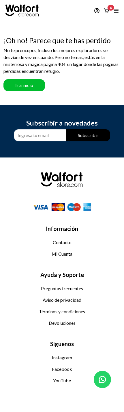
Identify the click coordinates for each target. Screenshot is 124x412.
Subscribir (88, 135)
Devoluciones (62, 323)
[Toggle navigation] (117, 11)
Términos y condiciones (62, 311)
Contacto (62, 242)
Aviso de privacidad (62, 300)
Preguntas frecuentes (62, 288)
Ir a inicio (24, 85)
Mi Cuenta (62, 254)
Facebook (62, 369)
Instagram (62, 357)
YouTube (62, 380)
